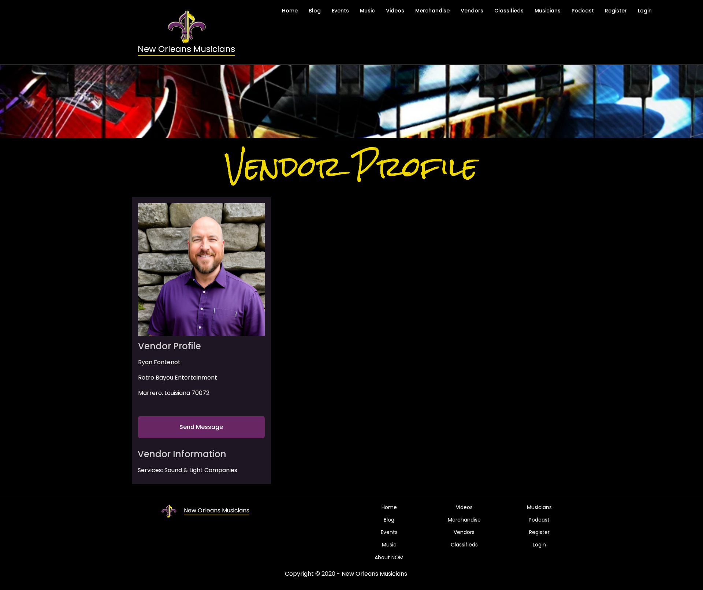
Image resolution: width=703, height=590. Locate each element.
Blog (315, 10)
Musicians (548, 10)
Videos (395, 10)
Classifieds (509, 10)
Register (616, 10)
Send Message (201, 427)
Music (367, 10)
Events (340, 10)
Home (290, 10)
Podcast (583, 10)
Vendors (472, 10)
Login (645, 10)
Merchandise (432, 10)
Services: (150, 470)
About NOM (389, 557)
